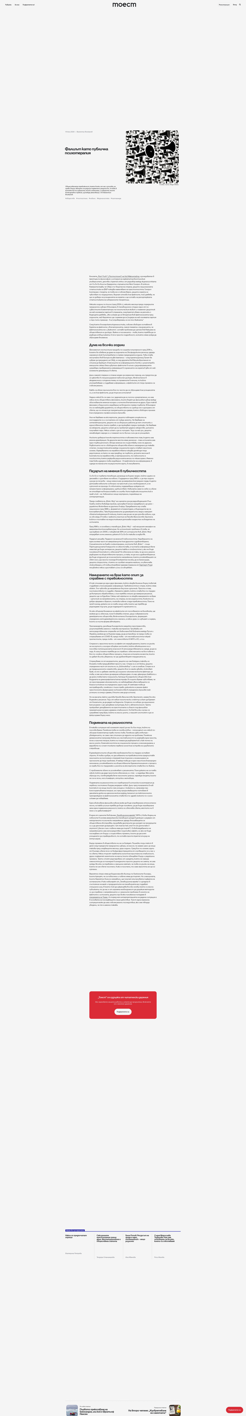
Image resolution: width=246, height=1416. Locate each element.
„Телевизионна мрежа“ (125, 815)
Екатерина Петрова (73, 1253)
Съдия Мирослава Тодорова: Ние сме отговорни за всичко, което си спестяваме (164, 1238)
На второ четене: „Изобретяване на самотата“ (147, 1411)
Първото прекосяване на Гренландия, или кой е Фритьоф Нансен (97, 1411)
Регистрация (224, 5)
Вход (235, 5)
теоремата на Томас (98, 897)
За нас (17, 5)
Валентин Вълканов (85, 132)
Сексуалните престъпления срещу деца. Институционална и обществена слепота (109, 1238)
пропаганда (116, 198)
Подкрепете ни (123, 1012)
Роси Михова (159, 1257)
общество (70, 198)
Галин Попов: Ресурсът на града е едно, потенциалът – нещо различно (137, 1238)
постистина (82, 198)
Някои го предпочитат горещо (76, 1236)
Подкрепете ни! (28, 5)
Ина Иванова (130, 1257)
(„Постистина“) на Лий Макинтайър (118, 276)
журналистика (103, 198)
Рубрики (8, 5)
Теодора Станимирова (105, 1257)
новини (93, 198)
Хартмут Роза (145, 565)
